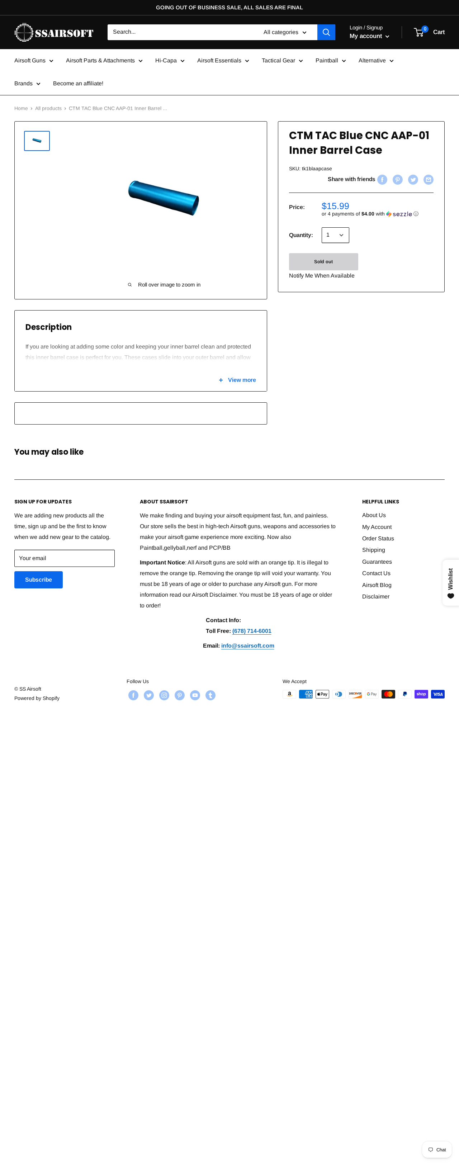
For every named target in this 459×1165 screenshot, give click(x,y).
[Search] (326, 32)
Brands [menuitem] (23, 83)
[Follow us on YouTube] (194, 695)
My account (367, 36)
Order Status (378, 538)
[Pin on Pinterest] (397, 179)
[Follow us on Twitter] (148, 695)
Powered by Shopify (37, 698)
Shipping (373, 550)
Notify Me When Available (322, 276)
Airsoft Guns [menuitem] (30, 60)
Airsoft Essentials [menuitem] (219, 60)
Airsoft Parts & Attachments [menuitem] (100, 60)
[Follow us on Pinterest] (179, 695)
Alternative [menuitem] (372, 60)
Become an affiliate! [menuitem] (78, 83)
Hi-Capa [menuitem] (166, 60)
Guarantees (377, 562)
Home (21, 108)
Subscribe (38, 580)
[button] (378, 213)
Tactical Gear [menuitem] (278, 60)
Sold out (323, 261)
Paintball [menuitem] (327, 60)
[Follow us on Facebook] (132, 695)
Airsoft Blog (377, 585)
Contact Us (376, 573)
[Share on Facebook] (381, 179)
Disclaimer (375, 596)
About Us (374, 515)
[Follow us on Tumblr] (210, 695)
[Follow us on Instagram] (163, 695)
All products (48, 108)
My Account (377, 527)
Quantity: (301, 235)
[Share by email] (428, 179)
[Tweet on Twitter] (412, 179)
